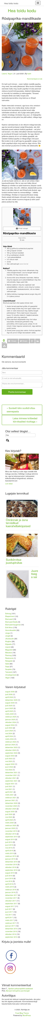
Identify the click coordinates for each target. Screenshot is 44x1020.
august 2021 (10, 783)
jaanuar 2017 (10, 926)
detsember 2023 (11, 747)
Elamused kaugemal (12, 624)
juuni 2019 (9, 845)
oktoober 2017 (10, 901)
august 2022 (10, 764)
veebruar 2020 (10, 825)
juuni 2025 (9, 708)
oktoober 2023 (10, 750)
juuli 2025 (8, 705)
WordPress (27, 1015)
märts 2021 (9, 795)
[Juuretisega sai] (18, 584)
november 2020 (11, 806)
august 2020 (10, 811)
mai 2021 (8, 789)
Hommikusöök (10, 630)
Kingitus (8, 641)
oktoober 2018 (10, 867)
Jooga (7, 633)
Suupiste (8, 669)
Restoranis (9, 658)
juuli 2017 (8, 909)
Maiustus (8, 652)
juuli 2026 (8, 694)
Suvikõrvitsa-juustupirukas (14, 561)
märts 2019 (9, 853)
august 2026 (10, 691)
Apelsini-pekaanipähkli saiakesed (20, 988)
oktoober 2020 (10, 808)
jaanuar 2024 (10, 744)
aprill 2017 (9, 917)
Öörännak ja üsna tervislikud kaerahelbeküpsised (18, 523)
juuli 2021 (8, 786)
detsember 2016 (11, 928)
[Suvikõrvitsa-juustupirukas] (23, 545)
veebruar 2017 (10, 923)
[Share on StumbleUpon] (4, 345)
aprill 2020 (9, 820)
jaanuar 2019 (10, 859)
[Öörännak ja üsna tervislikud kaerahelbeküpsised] (23, 508)
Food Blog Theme (22, 1013)
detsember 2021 (11, 772)
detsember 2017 (11, 895)
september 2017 (11, 903)
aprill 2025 (9, 711)
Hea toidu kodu (22, 10)
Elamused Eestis (11, 622)
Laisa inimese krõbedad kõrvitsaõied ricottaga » (25, 420)
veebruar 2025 (10, 716)
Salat (7, 663)
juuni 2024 (9, 730)
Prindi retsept (23, 228)
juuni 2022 (9, 767)
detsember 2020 (11, 803)
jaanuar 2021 (10, 800)
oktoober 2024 (10, 722)
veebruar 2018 (10, 889)
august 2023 (10, 756)
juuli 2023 (8, 758)
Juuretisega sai (34, 574)
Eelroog (8, 613)
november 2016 (11, 931)
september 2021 (11, 781)
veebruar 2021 (10, 797)
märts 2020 (9, 822)
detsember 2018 (11, 861)
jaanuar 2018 (10, 892)
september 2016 (11, 937)
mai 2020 (8, 817)
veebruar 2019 (10, 856)
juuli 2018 (8, 875)
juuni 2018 (9, 878)
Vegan (10, 73)
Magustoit (9, 650)
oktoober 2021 (10, 778)
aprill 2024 (9, 736)
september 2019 (11, 836)
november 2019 (11, 831)
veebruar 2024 (10, 742)
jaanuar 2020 (10, 828)
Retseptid (8, 661)
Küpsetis (8, 644)
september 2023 (11, 753)
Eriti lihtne (9, 627)
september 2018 (11, 870)
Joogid (7, 636)
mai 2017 (8, 914)
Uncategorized (10, 675)
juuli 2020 (8, 814)
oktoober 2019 (10, 834)
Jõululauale (9, 638)
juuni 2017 (9, 912)
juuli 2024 (8, 728)
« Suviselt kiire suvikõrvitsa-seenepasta (21, 409)
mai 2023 (8, 761)
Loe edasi (9, 483)
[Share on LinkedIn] (37, 341)
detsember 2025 (11, 700)
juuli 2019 (8, 842)
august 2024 (10, 725)
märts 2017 (9, 920)
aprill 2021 (9, 792)
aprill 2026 (9, 697)
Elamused (9, 619)
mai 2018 (8, 881)
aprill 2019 (9, 850)
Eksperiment (10, 616)
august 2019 (10, 839)
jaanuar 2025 (10, 719)
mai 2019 (8, 848)
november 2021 (11, 775)
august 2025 (10, 703)
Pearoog (8, 655)
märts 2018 (9, 887)
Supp (7, 666)
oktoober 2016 (10, 934)
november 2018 (11, 864)
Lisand (4, 73)
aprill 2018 (9, 884)
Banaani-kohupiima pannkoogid (18, 991)
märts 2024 (9, 739)
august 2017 (10, 906)
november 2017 (11, 898)
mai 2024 (8, 733)
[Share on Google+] (32, 341)
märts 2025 (9, 714)
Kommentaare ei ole (34, 79)
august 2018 (10, 873)
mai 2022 (8, 769)
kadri (29, 73)
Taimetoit (8, 672)
